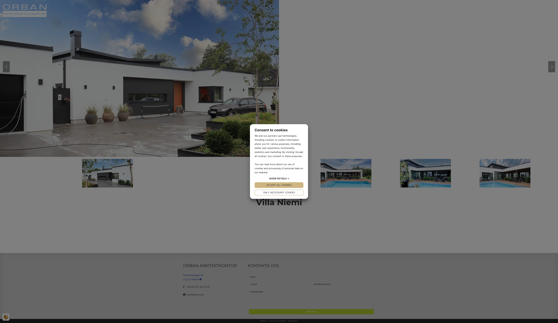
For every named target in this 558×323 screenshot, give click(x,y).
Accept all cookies (279, 185)
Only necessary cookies (279, 192)
